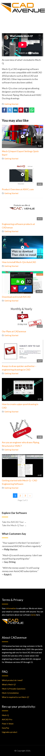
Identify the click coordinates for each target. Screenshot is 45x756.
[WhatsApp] (31, 110)
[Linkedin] (15, 110)
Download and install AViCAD (16, 296)
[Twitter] (9, 110)
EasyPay (5, 728)
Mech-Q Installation (10, 693)
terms (33, 615)
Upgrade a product (9, 732)
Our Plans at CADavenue (14, 331)
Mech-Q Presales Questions (13, 689)
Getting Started (11, 104)
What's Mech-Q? (9, 684)
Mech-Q (5, 715)
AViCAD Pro (7, 719)
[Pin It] (20, 110)
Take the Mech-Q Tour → (14, 525)
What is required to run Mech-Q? (15, 697)
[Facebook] (4, 110)
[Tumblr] (26, 110)
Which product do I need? (12, 680)
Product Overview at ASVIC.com (18, 189)
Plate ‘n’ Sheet (8, 724)
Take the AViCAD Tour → (14, 522)
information (11, 608)
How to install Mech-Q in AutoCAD (19, 262)
